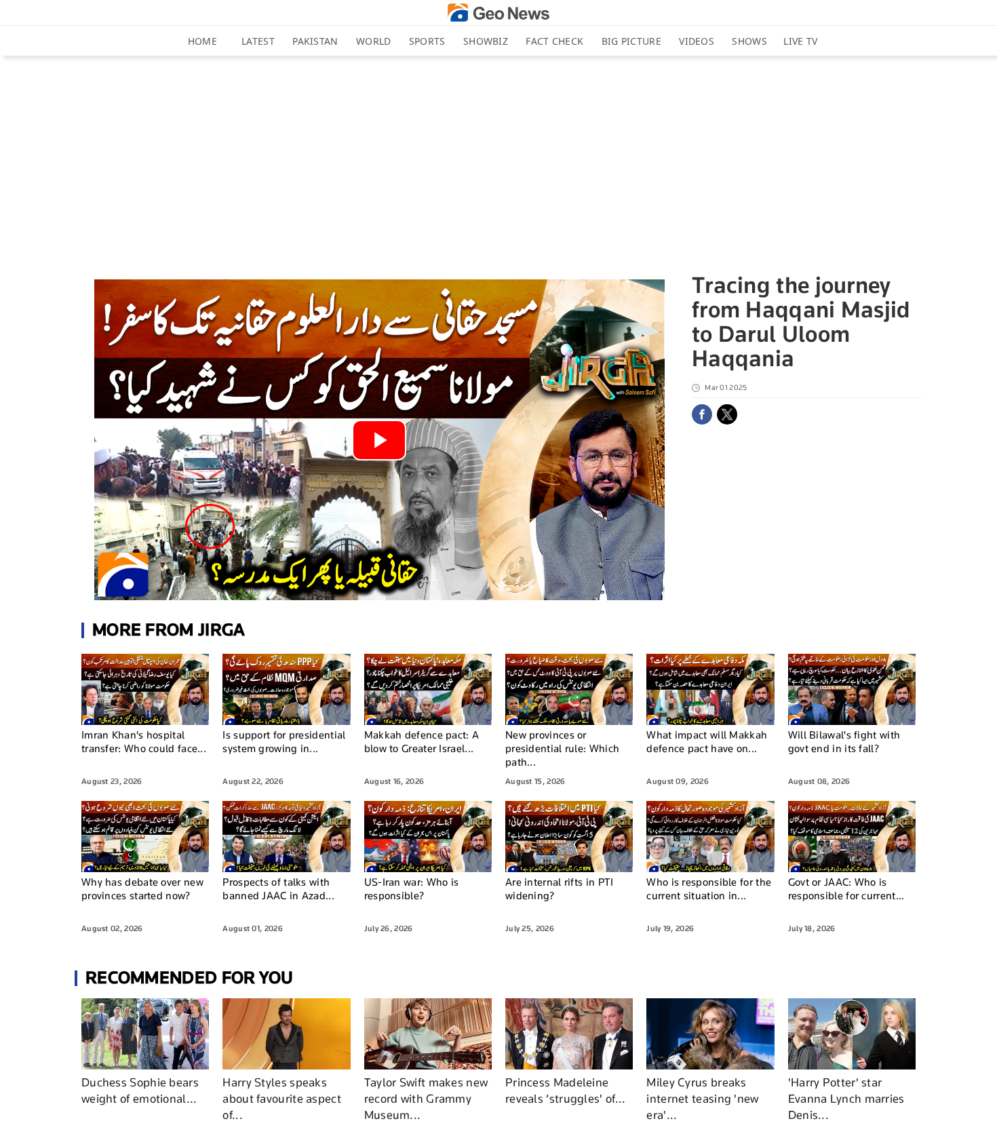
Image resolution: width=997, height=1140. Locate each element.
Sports (427, 41)
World (373, 41)
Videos (696, 41)
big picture (631, 41)
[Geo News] (498, 12)
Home (202, 41)
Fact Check (554, 41)
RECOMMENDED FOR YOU (189, 977)
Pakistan (315, 41)
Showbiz (485, 41)
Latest (258, 41)
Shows (749, 41)
